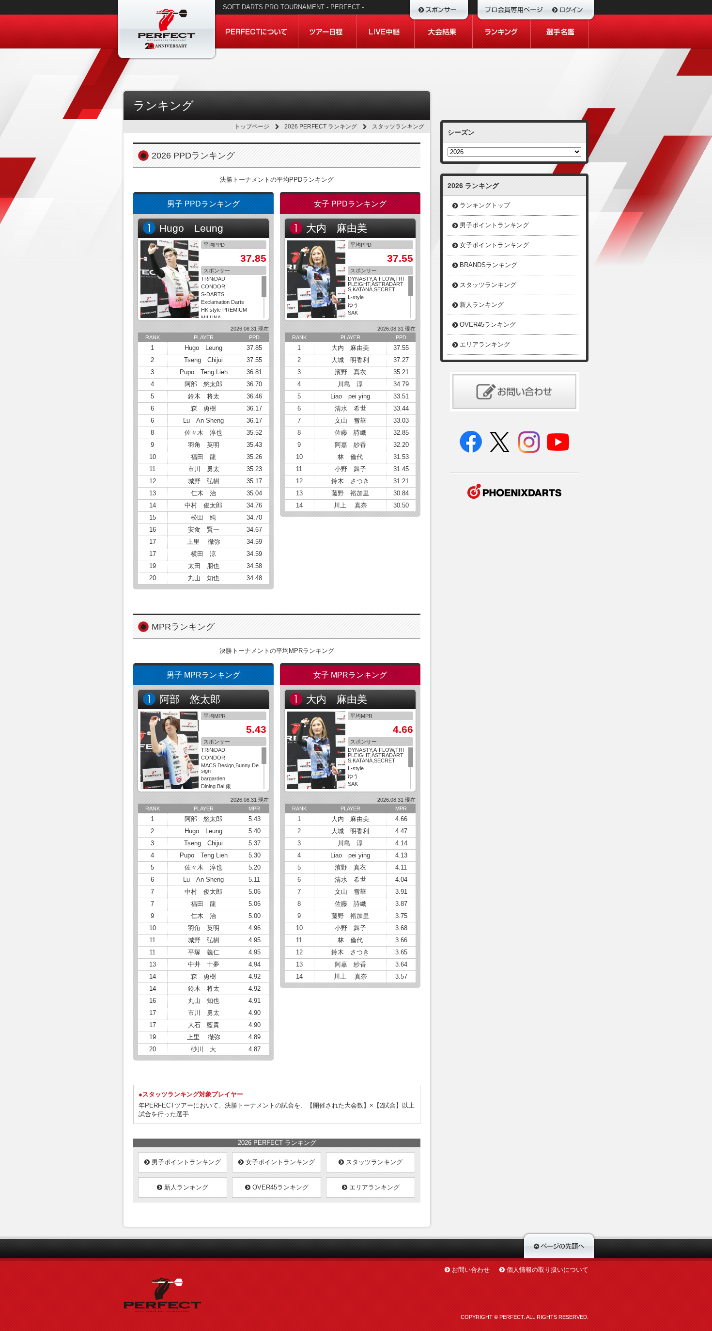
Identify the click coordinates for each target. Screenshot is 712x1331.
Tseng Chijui (203, 360)
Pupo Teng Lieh (204, 372)
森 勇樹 (203, 408)
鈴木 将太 (203, 396)
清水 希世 (350, 408)
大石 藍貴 (203, 1025)
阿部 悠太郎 (203, 384)
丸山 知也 (203, 578)
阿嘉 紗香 (350, 444)
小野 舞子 (350, 469)
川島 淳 (350, 384)
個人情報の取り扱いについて (547, 1269)
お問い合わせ (471, 1269)
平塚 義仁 (203, 952)
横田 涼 (203, 553)
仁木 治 (203, 493)
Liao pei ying (350, 396)
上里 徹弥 (203, 541)
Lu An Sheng (203, 420)
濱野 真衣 (350, 372)
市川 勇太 (203, 469)
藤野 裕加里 (350, 493)
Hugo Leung (191, 228)
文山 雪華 (350, 420)
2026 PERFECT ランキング (320, 126)
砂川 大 (203, 1049)
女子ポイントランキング (279, 1162)
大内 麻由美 (336, 228)
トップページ (251, 126)
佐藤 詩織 (350, 432)
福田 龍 (203, 456)
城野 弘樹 (203, 481)
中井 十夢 (203, 964)
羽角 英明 (203, 444)
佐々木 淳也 (203, 432)
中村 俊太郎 (203, 505)
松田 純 (203, 517)
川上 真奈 (350, 505)
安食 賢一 (203, 529)
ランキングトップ (485, 205)
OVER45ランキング (279, 1187)
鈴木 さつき (350, 481)
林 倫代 (350, 456)
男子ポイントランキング (185, 1162)
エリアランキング (373, 1187)
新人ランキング (185, 1187)
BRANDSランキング (488, 265)
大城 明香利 (350, 360)
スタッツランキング (373, 1162)
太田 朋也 (203, 566)
